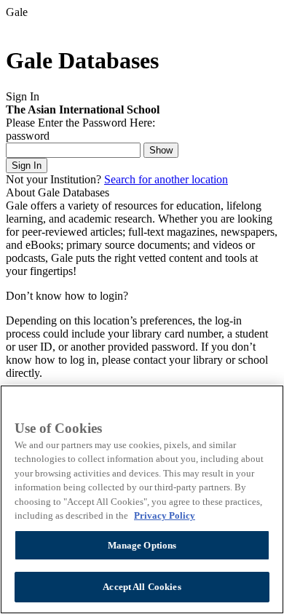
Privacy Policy (164, 515)
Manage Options (142, 545)
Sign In (27, 165)
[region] (142, 499)
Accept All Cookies (142, 586)
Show (161, 150)
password (28, 135)
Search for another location (166, 179)
